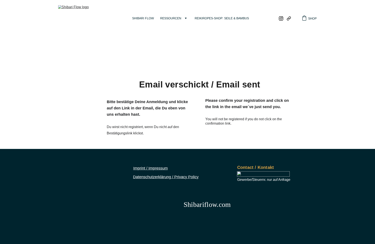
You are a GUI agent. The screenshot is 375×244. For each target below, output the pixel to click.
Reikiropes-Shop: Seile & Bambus (222, 18)
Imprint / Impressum (150, 168)
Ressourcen (170, 18)
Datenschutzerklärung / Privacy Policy (166, 177)
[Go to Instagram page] (283, 18)
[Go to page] (289, 18)
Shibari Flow (143, 18)
